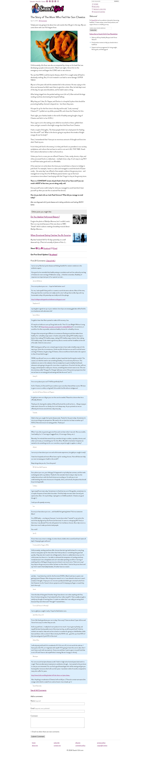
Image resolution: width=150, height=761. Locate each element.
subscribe (56, 743)
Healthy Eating (99, 12)
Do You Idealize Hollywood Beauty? (45, 216)
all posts (77, 743)
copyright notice (102, 745)
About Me (38, 1)
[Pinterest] (47, 1)
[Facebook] (50, 1)
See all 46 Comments (38, 690)
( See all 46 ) (50, 260)
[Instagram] (58, 1)
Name (33, 701)
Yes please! (53, 254)
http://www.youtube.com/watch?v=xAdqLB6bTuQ (56, 327)
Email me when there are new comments (45, 731)
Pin (39, 248)
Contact (43, 1)
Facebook (46, 248)
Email (55, 248)
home (33, 743)
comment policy (80, 745)
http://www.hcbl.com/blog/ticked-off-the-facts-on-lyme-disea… (50, 675)
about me (35, 745)
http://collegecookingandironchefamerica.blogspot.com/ (48, 299)
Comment (34, 716)
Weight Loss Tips (100, 9)
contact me (57, 745)
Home (96, 4)
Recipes (96, 7)
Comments (43, 21)
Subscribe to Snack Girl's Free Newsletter (104, 34)
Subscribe (32, 1)
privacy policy (101, 743)
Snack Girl (94, 20)
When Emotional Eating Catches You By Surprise (51, 235)
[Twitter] (53, 1)
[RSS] (55, 1)
